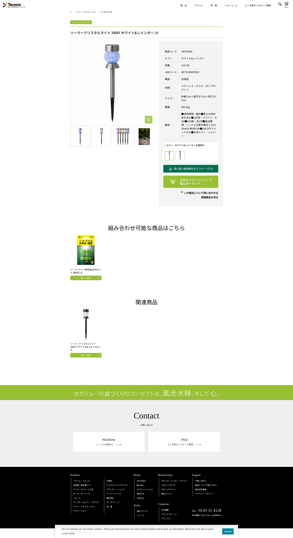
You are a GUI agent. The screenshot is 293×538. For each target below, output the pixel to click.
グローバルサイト (168, 489)
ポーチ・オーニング (81, 493)
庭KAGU (140, 485)
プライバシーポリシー (204, 493)
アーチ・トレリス (114, 493)
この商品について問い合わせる (201, 193)
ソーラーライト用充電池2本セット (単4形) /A (85, 271)
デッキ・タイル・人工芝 (83, 489)
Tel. (206, 510)
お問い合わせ (200, 480)
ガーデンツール (113, 502)
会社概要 (165, 509)
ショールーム (231, 5)
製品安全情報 (200, 489)
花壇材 (109, 480)
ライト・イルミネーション (84, 506)
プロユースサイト (168, 485)
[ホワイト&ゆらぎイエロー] (180, 155)
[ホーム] (72, 12)
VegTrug (140, 498)
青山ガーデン (166, 493)
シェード (77, 498)
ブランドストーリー (169, 514)
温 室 (109, 506)
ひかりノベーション (145, 489)
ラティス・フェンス (81, 480)
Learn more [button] (68, 533)
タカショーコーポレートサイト (174, 480)
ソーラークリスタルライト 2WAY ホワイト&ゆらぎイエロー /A (85, 346)
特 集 (214, 5)
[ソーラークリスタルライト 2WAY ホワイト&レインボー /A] (112, 83)
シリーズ (140, 515)
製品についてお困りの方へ (206, 485)
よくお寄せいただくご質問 (258, 5)
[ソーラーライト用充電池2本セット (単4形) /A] (85, 249)
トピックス (165, 518)
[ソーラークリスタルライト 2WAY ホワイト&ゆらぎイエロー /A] (86, 324)
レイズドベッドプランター (117, 485)
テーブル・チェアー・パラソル (86, 502)
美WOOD (140, 493)
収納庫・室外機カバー (82, 485)
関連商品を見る (209, 197)
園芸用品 (110, 498)
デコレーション (79, 510)
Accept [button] (228, 531)
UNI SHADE (141, 480)
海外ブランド (142, 511)
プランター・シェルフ (116, 489)
